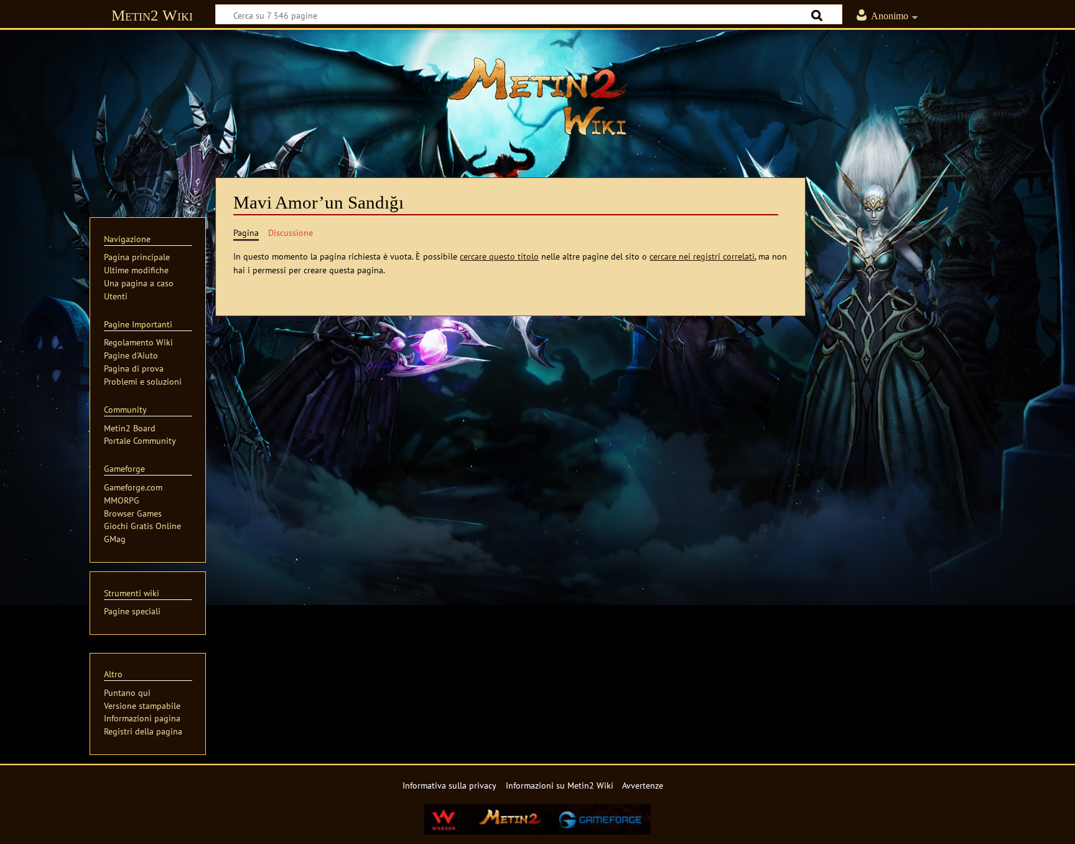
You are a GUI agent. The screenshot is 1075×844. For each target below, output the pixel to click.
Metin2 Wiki (152, 15)
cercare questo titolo (499, 256)
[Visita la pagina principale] (537, 96)
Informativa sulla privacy (449, 785)
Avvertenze (642, 785)
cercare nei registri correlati (702, 256)
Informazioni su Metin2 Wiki (559, 785)
